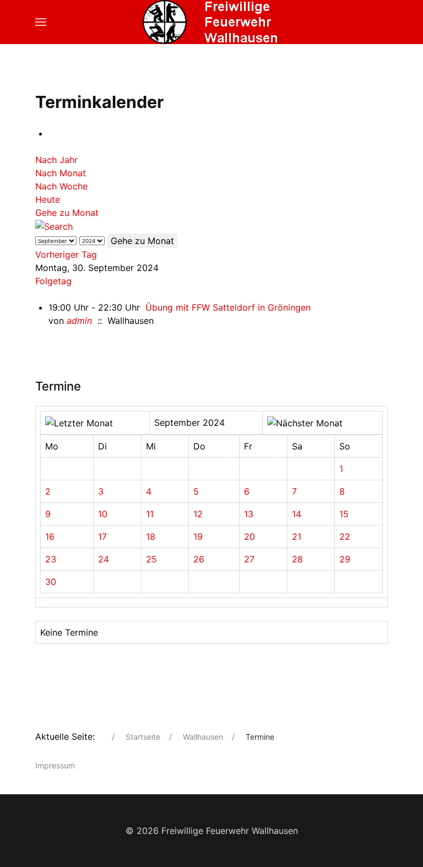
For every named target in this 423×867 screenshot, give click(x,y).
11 (150, 513)
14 (296, 513)
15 (344, 513)
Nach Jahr (56, 159)
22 (344, 536)
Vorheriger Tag (66, 254)
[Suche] (54, 225)
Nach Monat (60, 172)
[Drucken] (51, 133)
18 (150, 536)
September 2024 (189, 422)
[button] (40, 22)
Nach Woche (61, 186)
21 (296, 536)
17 (102, 536)
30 (50, 581)
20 (249, 536)
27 (249, 559)
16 (50, 536)
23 (50, 559)
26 (198, 559)
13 (248, 513)
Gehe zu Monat (67, 212)
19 (198, 536)
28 (297, 559)
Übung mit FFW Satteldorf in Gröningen (228, 307)
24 (103, 559)
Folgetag (53, 280)
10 (102, 513)
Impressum (55, 765)
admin (79, 320)
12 (198, 513)
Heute (47, 199)
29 (344, 559)
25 (151, 559)
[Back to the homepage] (211, 22)
